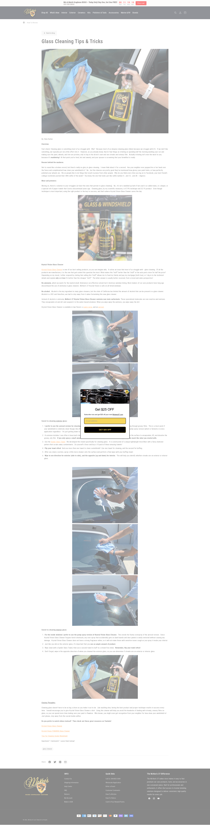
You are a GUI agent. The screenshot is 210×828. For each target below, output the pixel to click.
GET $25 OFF (105, 430)
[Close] (127, 391)
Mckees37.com (118, 414)
